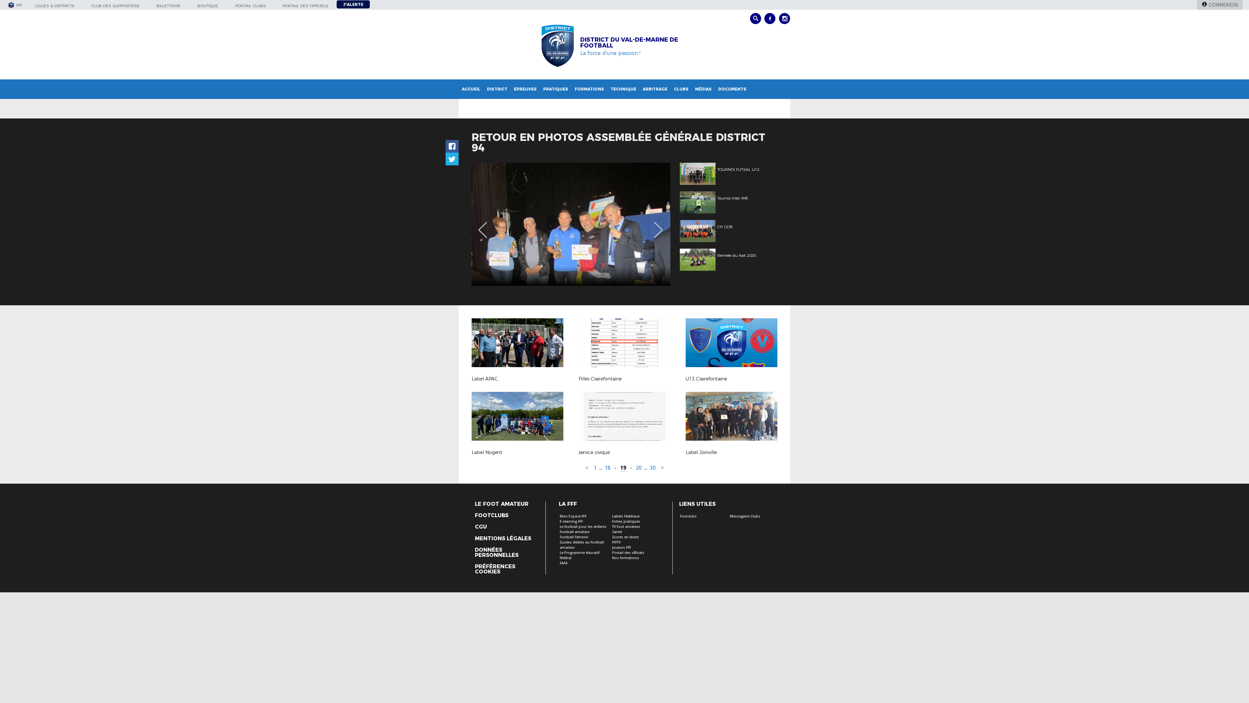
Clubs (681, 89)
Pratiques (555, 89)
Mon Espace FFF (573, 516)
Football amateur (575, 532)
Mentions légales (503, 538)
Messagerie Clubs (745, 516)
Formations (589, 89)
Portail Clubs (250, 5)
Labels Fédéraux (626, 516)
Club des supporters (115, 5)
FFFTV (616, 542)
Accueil (471, 89)
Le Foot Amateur (502, 504)
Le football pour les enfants (583, 527)
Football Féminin (574, 537)
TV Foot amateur (626, 527)
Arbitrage (655, 89)
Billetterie (168, 5)
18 (608, 468)
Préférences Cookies (495, 569)
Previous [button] (482, 225)
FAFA (564, 563)
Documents (732, 89)
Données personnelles (496, 552)
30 (653, 468)
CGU (481, 527)
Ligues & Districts (54, 5)
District (497, 89)
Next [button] (658, 225)
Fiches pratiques (626, 521)
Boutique (207, 5)
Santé (617, 532)
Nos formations (625, 558)
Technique (623, 89)
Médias (703, 89)
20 (639, 468)
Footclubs (491, 515)
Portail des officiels (305, 5)
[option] (571, 224)
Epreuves (525, 89)
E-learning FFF (571, 521)
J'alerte (353, 4)
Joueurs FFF (621, 547)
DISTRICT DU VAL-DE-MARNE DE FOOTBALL (629, 42)
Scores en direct (625, 537)
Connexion (1223, 5)
